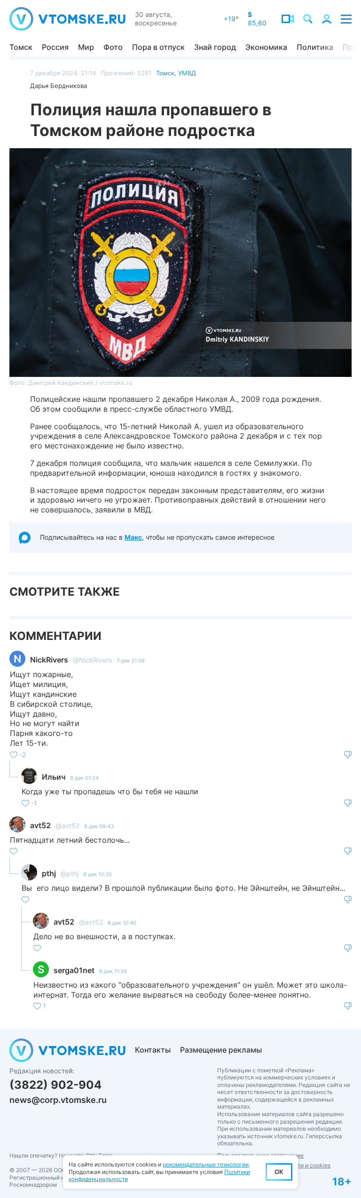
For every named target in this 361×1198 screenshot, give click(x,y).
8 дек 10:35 (97, 874)
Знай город (215, 47)
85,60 (257, 18)
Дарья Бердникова (58, 85)
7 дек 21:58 (131, 660)
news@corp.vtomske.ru (58, 1100)
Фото (113, 47)
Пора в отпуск (158, 47)
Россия (55, 47)
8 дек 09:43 (99, 826)
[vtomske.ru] (67, 19)
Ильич (53, 777)
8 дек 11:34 (113, 971)
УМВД (187, 73)
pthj (49, 873)
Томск (20, 47)
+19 (231, 19)
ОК (279, 1171)
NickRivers (49, 659)
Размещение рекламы (221, 1049)
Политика (315, 47)
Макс (133, 537)
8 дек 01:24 (84, 778)
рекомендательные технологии (206, 1164)
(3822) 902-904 (55, 1085)
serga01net (74, 970)
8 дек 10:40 (122, 922)
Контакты (153, 1049)
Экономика (266, 47)
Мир (86, 47)
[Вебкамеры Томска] (288, 19)
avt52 (40, 825)
